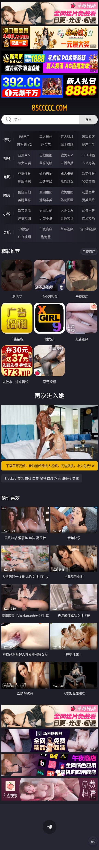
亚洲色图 (45, 192)
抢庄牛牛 (88, 144)
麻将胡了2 (24, 144)
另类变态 (88, 181)
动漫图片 (88, 192)
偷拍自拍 (45, 173)
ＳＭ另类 (88, 163)
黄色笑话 (67, 218)
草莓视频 (67, 229)
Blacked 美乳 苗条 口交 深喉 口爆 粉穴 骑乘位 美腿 (42, 478)
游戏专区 (88, 136)
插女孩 (24, 229)
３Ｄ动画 (88, 155)
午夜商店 (45, 229)
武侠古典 (88, 210)
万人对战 (67, 136)
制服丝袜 (24, 181)
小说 (7, 213)
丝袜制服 (45, 163)
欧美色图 (67, 192)
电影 (7, 176)
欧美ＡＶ (67, 155)
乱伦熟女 (67, 181)
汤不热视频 (88, 229)
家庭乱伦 (45, 210)
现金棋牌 (67, 144)
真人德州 (45, 136)
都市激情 (24, 210)
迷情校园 (24, 218)
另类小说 (45, 218)
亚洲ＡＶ (24, 155)
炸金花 (46, 144)
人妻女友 (67, 210)
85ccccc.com (49, 107)
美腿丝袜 (24, 200)
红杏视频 (24, 237)
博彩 (7, 139)
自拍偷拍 (45, 155)
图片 (7, 195)
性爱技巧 (88, 218)
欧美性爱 (88, 173)
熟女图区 (67, 200)
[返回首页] (93, 840)
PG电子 (24, 136)
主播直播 (67, 163)
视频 (7, 158)
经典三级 (45, 181)
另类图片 (88, 200)
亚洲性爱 (24, 173)
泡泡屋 (46, 237)
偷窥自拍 (24, 192)
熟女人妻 (24, 163)
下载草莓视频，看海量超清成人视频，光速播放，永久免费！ (49, 466)
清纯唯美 (45, 200)
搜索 (88, 119)
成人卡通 (67, 173)
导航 (7, 232)
